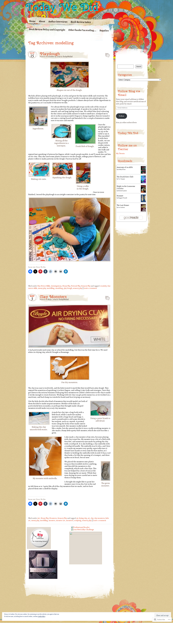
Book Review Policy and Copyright (47, 29)
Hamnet (120, 195)
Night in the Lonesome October (126, 187)
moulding (59, 288)
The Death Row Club (125, 176)
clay (92, 518)
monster (52, 520)
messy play (42, 288)
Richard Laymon (122, 191)
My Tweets (120, 153)
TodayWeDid (68, 56)
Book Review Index (81, 22)
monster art (60, 520)
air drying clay (81, 518)
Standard (107, 54)
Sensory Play (85, 286)
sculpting (77, 520)
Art (38, 518)
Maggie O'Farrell (122, 198)
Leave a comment (90, 288)
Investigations (56, 286)
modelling (50, 288)
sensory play (77, 288)
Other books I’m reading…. (82, 30)
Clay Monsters (53, 296)
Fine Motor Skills (43, 286)
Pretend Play (75, 286)
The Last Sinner (123, 205)
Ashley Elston (122, 169)
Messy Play (66, 286)
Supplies (104, 30)
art (89, 518)
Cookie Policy (41, 616)
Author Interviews (57, 22)
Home (32, 21)
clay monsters (99, 518)
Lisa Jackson (121, 207)
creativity (103, 286)
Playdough (50, 53)
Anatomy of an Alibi (125, 167)
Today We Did (62, 7)
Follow (121, 116)
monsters (69, 520)
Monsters (53, 518)
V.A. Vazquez (121, 179)
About (42, 21)
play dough (68, 288)
